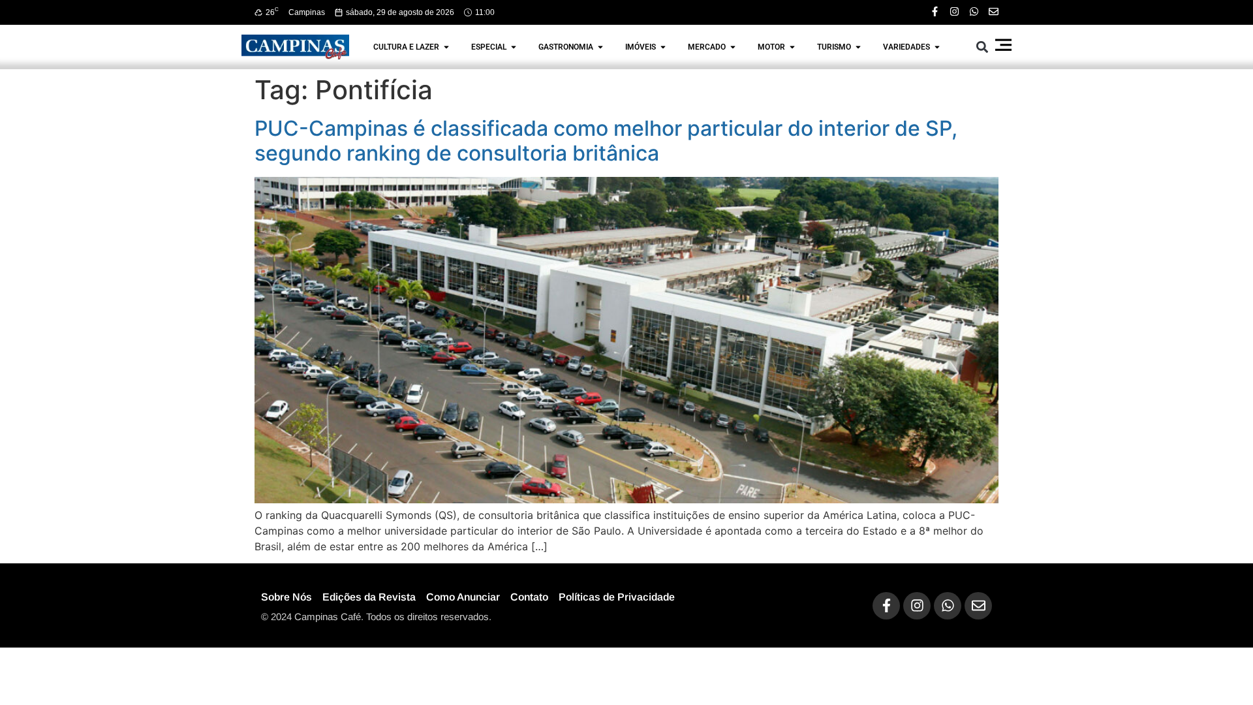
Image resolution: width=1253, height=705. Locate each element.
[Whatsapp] (974, 11)
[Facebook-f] (935, 11)
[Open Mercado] (733, 47)
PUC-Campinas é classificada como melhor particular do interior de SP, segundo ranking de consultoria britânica (606, 141)
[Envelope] (993, 11)
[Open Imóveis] (663, 47)
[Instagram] (954, 11)
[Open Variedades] (937, 47)
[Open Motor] (792, 47)
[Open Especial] (514, 47)
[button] (982, 46)
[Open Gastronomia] (600, 47)
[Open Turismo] (858, 47)
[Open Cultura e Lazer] (446, 47)
